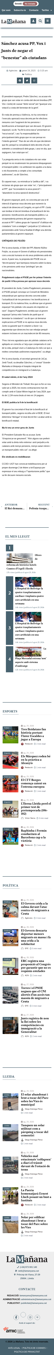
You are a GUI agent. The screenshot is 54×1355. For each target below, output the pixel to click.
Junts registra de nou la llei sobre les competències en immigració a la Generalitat (35, 1025)
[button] (40, 21)
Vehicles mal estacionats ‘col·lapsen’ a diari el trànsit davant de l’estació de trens (36, 1163)
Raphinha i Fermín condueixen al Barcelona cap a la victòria (34, 835)
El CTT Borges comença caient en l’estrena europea (33, 783)
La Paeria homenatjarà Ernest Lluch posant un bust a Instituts (36, 1195)
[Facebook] (16, 1317)
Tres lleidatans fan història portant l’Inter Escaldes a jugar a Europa (33, 734)
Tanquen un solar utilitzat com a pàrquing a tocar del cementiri (34, 1130)
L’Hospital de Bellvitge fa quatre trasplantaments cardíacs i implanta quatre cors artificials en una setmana (29, 596)
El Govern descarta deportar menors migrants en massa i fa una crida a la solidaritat (36, 937)
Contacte (33, 10)
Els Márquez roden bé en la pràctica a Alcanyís (35, 760)
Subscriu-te (20, 10)
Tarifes (45, 10)
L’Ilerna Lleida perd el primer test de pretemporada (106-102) (36, 808)
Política (28, 74)
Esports (7, 753)
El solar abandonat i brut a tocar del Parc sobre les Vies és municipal (34, 1099)
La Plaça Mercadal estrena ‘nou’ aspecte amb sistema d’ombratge (30, 657)
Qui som (6, 10)
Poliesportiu (9, 777)
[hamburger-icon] (48, 21)
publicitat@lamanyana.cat (34, 1303)
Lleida (6, 1095)
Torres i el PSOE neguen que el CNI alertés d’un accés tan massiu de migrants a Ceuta (35, 994)
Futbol (6, 728)
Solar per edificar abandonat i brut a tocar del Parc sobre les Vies (34, 1222)
